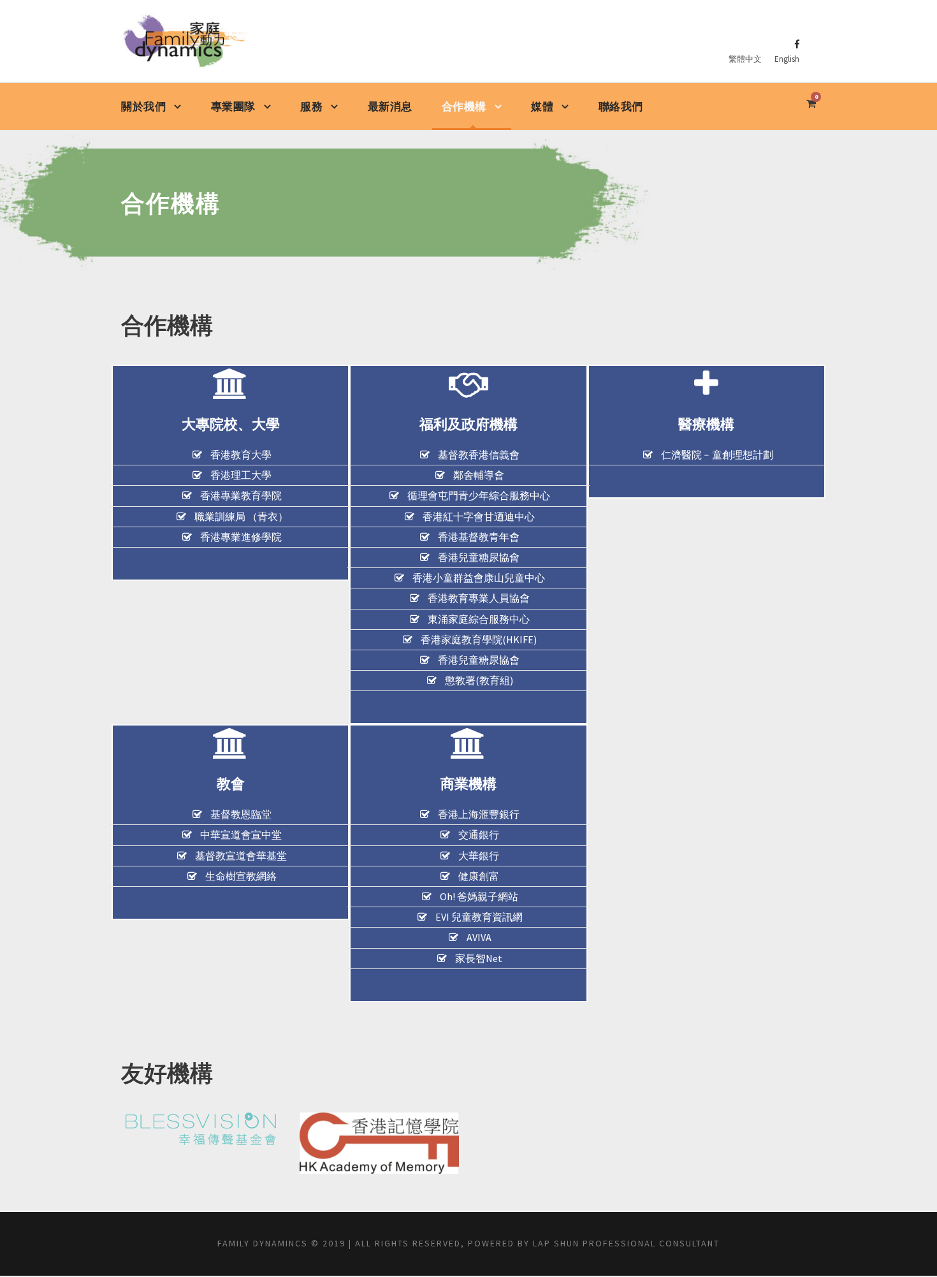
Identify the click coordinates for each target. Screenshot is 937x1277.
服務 (311, 106)
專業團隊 (233, 106)
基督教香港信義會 (478, 454)
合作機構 (464, 106)
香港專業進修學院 (241, 536)
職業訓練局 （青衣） (241, 516)
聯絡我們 (621, 106)
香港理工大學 (241, 475)
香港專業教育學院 (241, 495)
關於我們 (143, 106)
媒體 (542, 106)
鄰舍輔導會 (478, 475)
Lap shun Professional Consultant (626, 1243)
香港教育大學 (241, 454)
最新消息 (390, 106)
